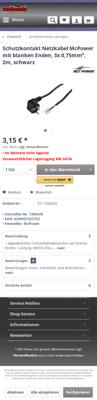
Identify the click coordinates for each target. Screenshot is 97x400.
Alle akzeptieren (45, 392)
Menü (18, 19)
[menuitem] (13, 20)
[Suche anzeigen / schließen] (52, 20)
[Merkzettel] (65, 20)
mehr (60, 248)
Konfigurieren (78, 392)
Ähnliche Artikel (18, 285)
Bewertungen (16, 260)
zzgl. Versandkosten (33, 147)
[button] (55, 181)
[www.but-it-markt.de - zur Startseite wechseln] (14, 9)
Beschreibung (16, 236)
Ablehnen (15, 392)
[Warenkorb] (89, 20)
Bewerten (43, 192)
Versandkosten (25, 355)
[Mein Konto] (77, 20)
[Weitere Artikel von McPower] (84, 70)
